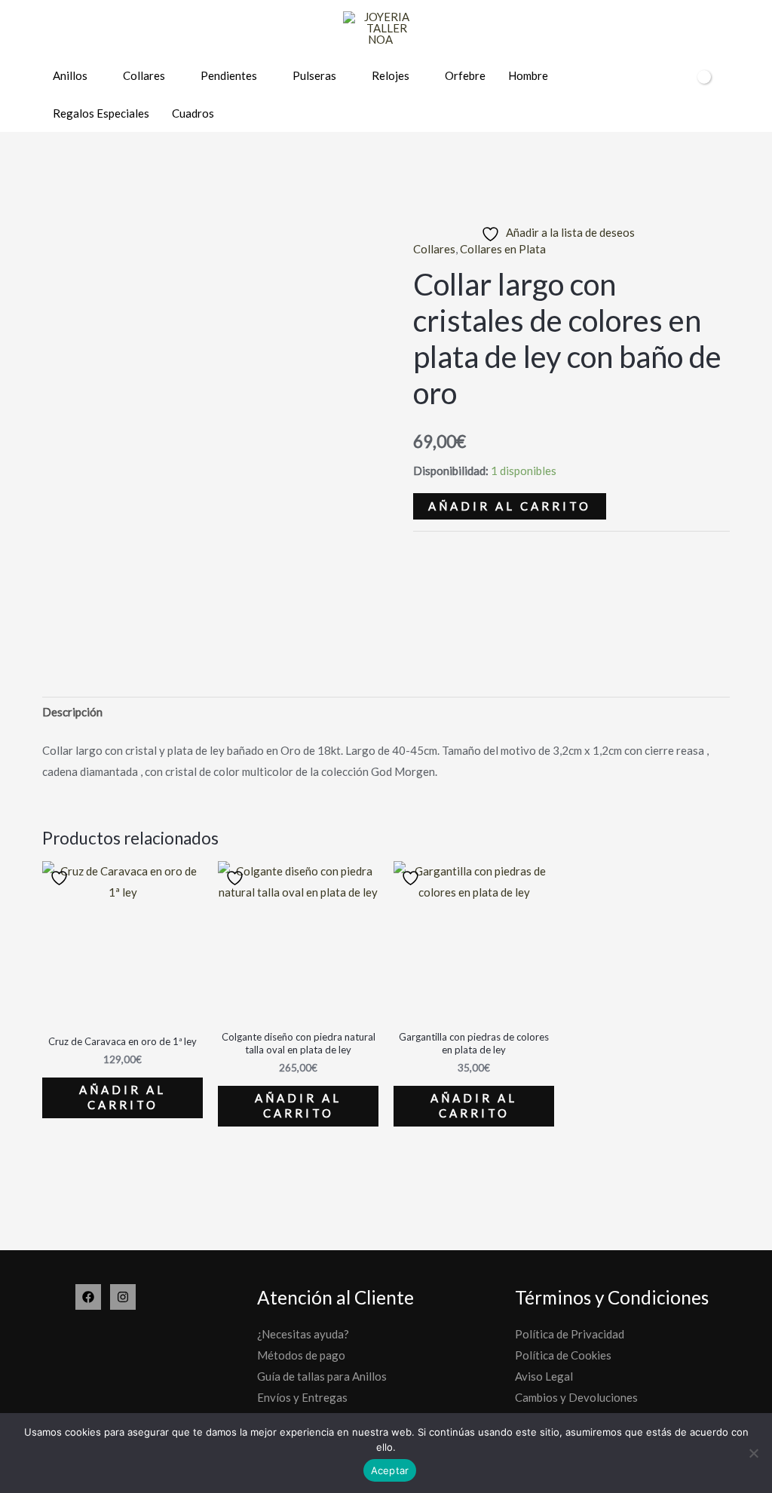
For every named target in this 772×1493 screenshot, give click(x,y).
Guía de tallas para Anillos (322, 1376)
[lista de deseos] (647, 95)
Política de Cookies (563, 1355)
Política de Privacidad (569, 1334)
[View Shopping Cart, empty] (707, 94)
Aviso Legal (544, 1376)
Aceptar (390, 1470)
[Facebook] (88, 1297)
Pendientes (229, 75)
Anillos (70, 75)
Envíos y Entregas (302, 1397)
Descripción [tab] (72, 712)
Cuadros (193, 113)
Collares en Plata (503, 249)
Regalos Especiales (101, 113)
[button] (740, 95)
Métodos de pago (301, 1355)
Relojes (390, 75)
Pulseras (314, 75)
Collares (144, 75)
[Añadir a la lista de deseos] (61, 878)
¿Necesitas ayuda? (303, 1334)
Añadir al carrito (509, 506)
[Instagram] (123, 1297)
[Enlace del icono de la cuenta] (673, 94)
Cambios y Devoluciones (576, 1397)
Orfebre (465, 75)
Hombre (528, 75)
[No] (753, 1453)
